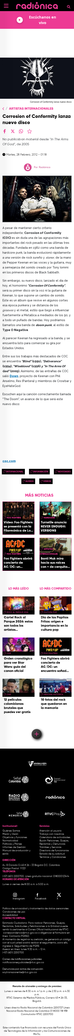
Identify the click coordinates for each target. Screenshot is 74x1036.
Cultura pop (50, 612)
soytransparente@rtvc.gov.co (19, 972)
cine (9, 653)
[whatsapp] (21, 131)
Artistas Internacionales (31, 108)
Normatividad (10, 841)
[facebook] (4, 131)
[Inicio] (37, 5)
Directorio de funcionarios (54, 850)
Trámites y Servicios (50, 847)
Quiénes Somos (11, 831)
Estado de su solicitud (52, 854)
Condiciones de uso (13, 912)
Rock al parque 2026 (17, 612)
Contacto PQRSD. (19, 936)
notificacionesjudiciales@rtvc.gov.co (23, 962)
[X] (13, 131)
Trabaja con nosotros (51, 834)
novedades (64, 471)
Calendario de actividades (54, 837)
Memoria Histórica (53, 694)
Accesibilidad (10, 915)
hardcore (49, 518)
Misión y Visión (10, 834)
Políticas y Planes (12, 844)
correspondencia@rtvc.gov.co (20, 933)
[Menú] (6, 5)
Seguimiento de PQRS (26, 946)
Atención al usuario (50, 831)
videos (47, 481)
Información (40, 471)
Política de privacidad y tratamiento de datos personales (35, 908)
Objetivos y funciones (14, 837)
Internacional (14, 471)
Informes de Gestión (14, 847)
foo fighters (14, 518)
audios (29, 481)
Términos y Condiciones (52, 857)
